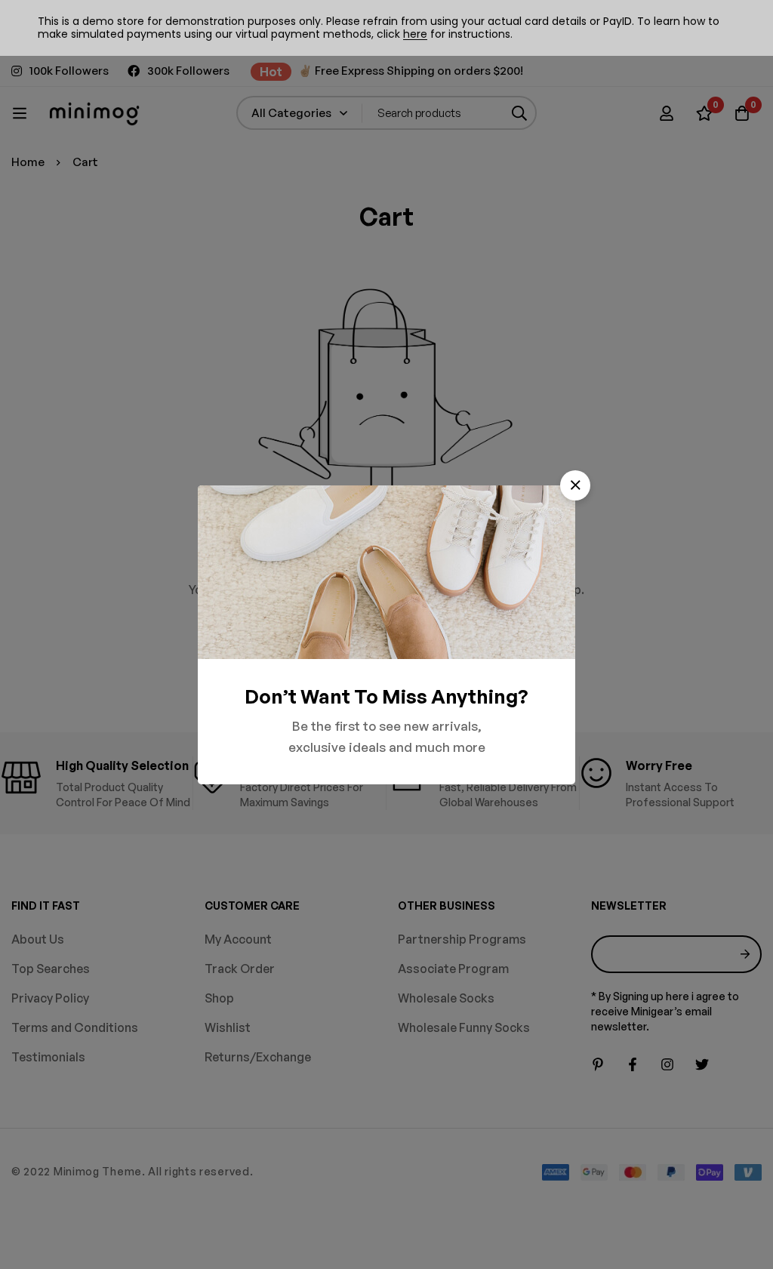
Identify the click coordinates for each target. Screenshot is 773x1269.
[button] (575, 485)
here (415, 34)
